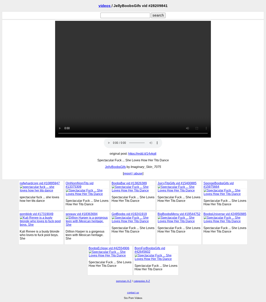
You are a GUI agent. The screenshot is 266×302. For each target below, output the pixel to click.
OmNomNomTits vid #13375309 (79, 185)
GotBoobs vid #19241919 (129, 214)
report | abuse (133, 173)
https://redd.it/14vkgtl (142, 153)
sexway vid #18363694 (82, 214)
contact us (133, 292)
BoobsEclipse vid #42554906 (109, 248)
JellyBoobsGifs (115, 167)
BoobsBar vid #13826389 (129, 183)
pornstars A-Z (123, 281)
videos (105, 6)
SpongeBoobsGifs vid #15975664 (218, 185)
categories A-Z (142, 281)
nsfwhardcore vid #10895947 (40, 183)
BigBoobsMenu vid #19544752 (179, 214)
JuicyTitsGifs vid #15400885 (177, 183)
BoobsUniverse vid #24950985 (224, 214)
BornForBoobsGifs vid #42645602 (150, 250)
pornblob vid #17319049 (36, 214)
